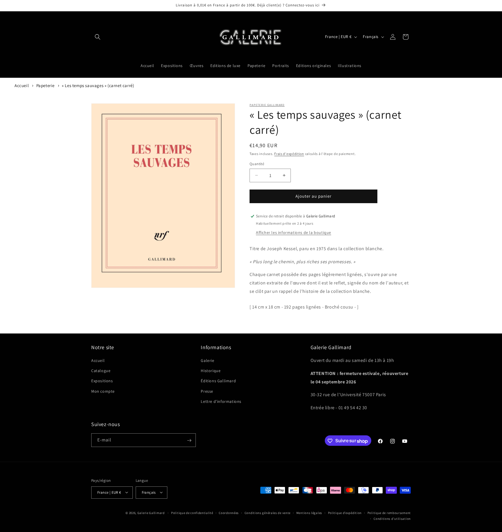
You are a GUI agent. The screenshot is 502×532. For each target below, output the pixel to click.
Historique (210, 371)
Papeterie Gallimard (267, 105)
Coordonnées (229, 513)
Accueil (22, 85)
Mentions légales (309, 513)
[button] (97, 36)
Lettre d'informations (221, 401)
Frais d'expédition (289, 154)
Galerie (207, 360)
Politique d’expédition (345, 513)
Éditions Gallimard (218, 381)
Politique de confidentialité (192, 513)
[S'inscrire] (189, 440)
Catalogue (100, 371)
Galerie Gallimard (151, 513)
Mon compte (103, 391)
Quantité (257, 163)
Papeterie (45, 85)
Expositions (102, 381)
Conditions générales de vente (268, 513)
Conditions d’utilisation (392, 518)
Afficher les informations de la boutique (293, 232)
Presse (207, 391)
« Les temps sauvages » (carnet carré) (98, 85)
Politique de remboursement (389, 513)
